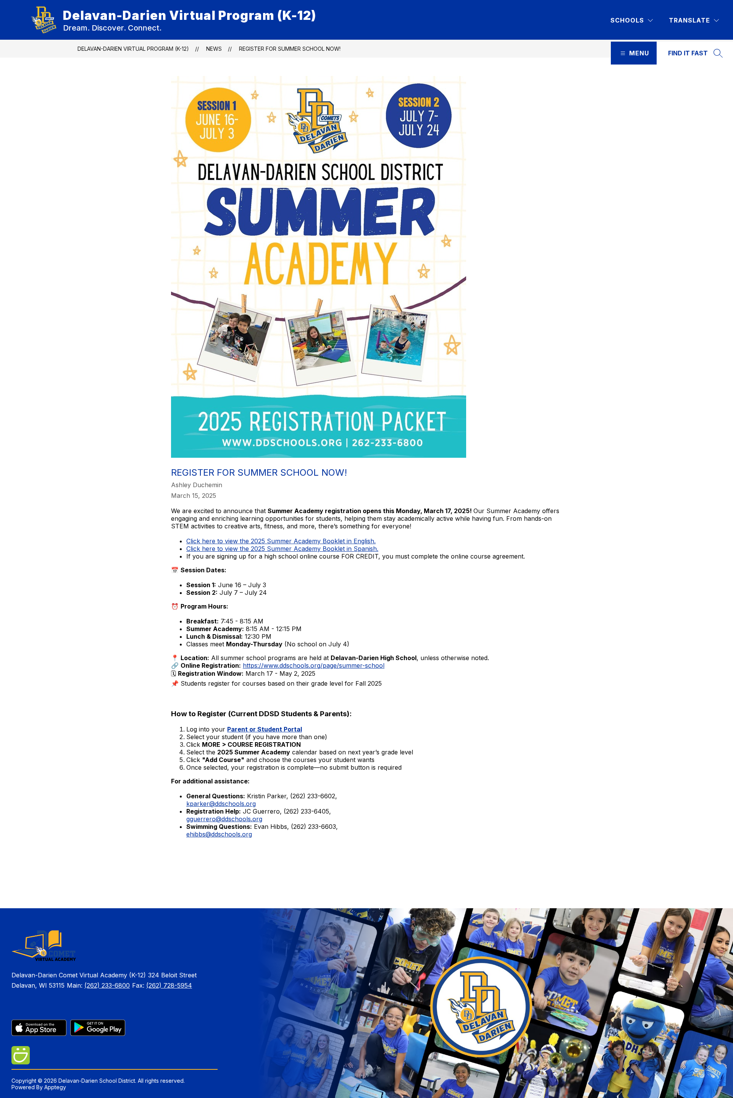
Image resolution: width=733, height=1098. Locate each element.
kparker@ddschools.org (221, 803)
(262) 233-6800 (107, 985)
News (214, 48)
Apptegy (55, 1087)
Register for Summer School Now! (290, 48)
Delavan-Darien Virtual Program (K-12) (133, 48)
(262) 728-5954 (169, 985)
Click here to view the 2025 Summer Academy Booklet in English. (281, 541)
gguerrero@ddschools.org (224, 819)
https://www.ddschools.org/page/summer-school (313, 665)
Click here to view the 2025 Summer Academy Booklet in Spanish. (282, 548)
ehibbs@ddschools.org (219, 834)
